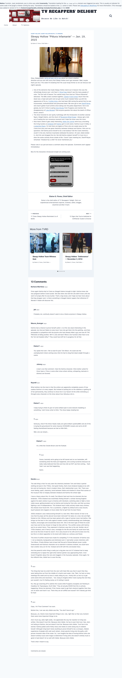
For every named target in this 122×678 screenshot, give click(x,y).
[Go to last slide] (32, 251)
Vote (53, 180)
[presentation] (44, 243)
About (15, 25)
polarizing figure (40, 126)
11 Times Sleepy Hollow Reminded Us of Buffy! (44, 216)
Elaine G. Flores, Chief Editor (40, 43)
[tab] (57, 271)
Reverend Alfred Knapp (68, 117)
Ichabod (51, 124)
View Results (57, 184)
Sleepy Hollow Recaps (48, 33)
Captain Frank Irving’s (71, 96)
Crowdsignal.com (64, 184)
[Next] (89, 251)
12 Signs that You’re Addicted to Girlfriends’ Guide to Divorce (80, 216)
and (68, 121)
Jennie (72, 121)
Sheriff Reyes (86, 103)
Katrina (59, 124)
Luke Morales (50, 110)
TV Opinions (25, 25)
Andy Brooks (60, 108)
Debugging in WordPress (88, 5)
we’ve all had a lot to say (52, 78)
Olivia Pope (63, 92)
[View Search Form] (110, 16)
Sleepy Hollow (35, 33)
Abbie (64, 121)
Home (6, 25)
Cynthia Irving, (53, 101)
